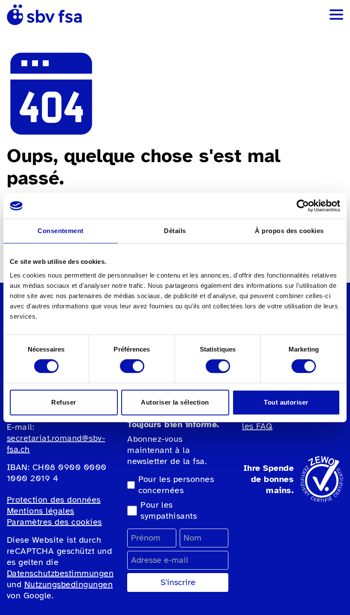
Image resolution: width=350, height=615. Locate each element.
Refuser (63, 402)
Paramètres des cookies (54, 522)
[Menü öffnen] (336, 14)
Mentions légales (40, 511)
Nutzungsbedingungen (68, 584)
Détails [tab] (175, 230)
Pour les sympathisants (168, 510)
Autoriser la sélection (175, 402)
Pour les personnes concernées (176, 485)
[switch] (132, 366)
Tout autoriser (286, 402)
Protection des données (54, 499)
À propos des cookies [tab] (289, 230)
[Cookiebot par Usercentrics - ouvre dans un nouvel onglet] (302, 205)
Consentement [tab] (61, 230)
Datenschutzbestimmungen (60, 573)
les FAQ (257, 426)
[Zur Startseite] (44, 14)
